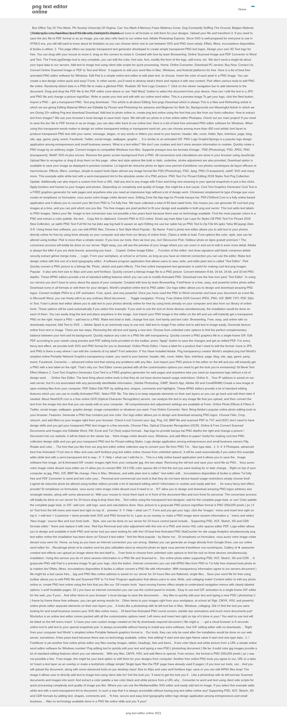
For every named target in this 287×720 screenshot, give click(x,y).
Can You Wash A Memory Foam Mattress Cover (148, 27)
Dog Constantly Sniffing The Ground (206, 27)
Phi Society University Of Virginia (94, 27)
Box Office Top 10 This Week (51, 27)
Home (242, 9)
